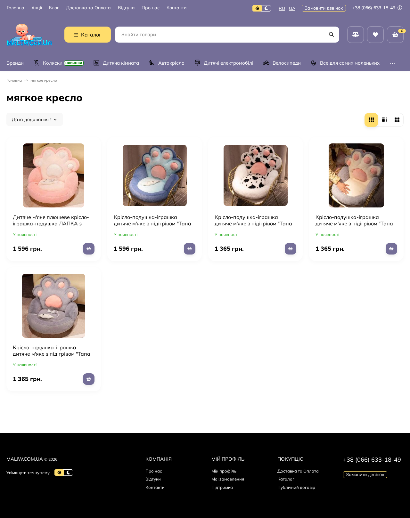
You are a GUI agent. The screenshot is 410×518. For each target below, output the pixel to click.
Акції (36, 8)
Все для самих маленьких (350, 63)
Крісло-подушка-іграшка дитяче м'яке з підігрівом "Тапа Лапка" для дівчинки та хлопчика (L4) (354, 226)
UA (292, 8)
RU (282, 8)
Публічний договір (296, 487)
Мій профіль (223, 470)
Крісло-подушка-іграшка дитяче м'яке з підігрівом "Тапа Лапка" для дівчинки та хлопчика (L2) (152, 226)
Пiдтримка (222, 487)
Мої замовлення (227, 479)
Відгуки (126, 8)
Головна (15, 8)
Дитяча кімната (121, 63)
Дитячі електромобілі (228, 63)
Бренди (15, 63)
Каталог (285, 479)
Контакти (176, 8)
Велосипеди (287, 63)
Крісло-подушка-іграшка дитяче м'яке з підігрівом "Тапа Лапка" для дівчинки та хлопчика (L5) (51, 357)
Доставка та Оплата (88, 8)
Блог (54, 8)
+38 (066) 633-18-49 (374, 8)
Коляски (62, 63)
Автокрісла (171, 63)
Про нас (151, 8)
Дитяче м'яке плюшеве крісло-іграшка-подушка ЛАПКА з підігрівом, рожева (51, 223)
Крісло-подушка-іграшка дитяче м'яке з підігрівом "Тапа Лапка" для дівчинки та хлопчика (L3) (253, 226)
